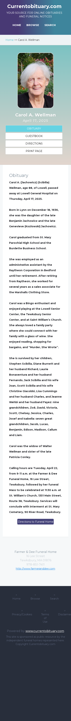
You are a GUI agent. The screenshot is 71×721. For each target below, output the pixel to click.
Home (9, 40)
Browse (35, 598)
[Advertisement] (35, 683)
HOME (17, 25)
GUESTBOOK (34, 136)
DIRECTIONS (34, 143)
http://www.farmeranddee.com (35, 568)
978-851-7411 (35, 564)
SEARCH (50, 25)
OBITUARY (34, 128)
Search (54, 598)
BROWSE (32, 25)
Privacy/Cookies (22, 614)
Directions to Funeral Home (35, 521)
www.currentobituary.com (44, 631)
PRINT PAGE (34, 151)
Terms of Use (45, 618)
